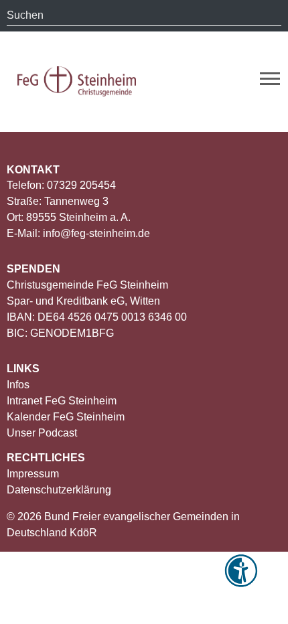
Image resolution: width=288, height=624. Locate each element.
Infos (18, 384)
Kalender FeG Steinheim (66, 416)
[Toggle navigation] (270, 78)
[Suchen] (271, 15)
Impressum (33, 473)
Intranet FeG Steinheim (62, 400)
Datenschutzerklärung (59, 489)
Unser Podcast (42, 433)
